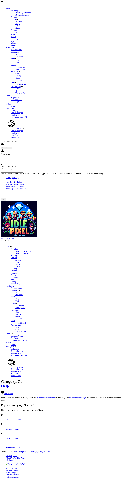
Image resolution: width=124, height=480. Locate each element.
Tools (13, 82)
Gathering (14, 39)
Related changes (12, 470)
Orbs (17, 91)
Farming (14, 34)
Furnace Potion (11, 180)
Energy (18, 76)
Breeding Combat (22, 15)
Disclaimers (10, 460)
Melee (18, 26)
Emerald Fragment (13, 429)
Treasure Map (16, 87)
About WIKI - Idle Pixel (15, 458)
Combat (14, 19)
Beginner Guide (17, 97)
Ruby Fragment (12, 438)
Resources (15, 71)
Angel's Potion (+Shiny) (15, 186)
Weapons (19, 56)
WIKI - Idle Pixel (7, 238)
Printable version (12, 475)
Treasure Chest (21, 93)
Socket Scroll (21, 84)
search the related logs (77, 398)
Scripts (13, 106)
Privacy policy (11, 456)
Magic (18, 24)
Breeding (14, 11)
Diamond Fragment (13, 419)
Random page (16, 115)
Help (5, 386)
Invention (14, 41)
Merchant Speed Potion (15, 184)
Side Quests (20, 67)
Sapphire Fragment (13, 447)
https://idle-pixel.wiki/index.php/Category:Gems (32, 452)
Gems (18, 78)
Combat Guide (16, 100)
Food (13, 58)
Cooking (14, 30)
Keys (17, 89)
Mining (13, 43)
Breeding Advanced (23, 13)
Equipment (15, 52)
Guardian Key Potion (14, 182)
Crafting (14, 32)
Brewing (14, 17)
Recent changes (17, 113)
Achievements (16, 50)
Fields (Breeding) (12, 178)
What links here (12, 468)
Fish (17, 61)
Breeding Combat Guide (20, 102)
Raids (18, 28)
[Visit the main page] (19, 236)
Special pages (11, 473)
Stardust (19, 80)
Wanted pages (16, 137)
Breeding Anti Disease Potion (17, 188)
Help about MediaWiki (19, 117)
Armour (19, 54)
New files (14, 135)
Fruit (17, 63)
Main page (15, 110)
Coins (18, 74)
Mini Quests (20, 69)
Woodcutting (15, 45)
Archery (19, 21)
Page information (12, 477)
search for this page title (46, 398)
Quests (13, 65)
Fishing (13, 37)
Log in (8, 160)
